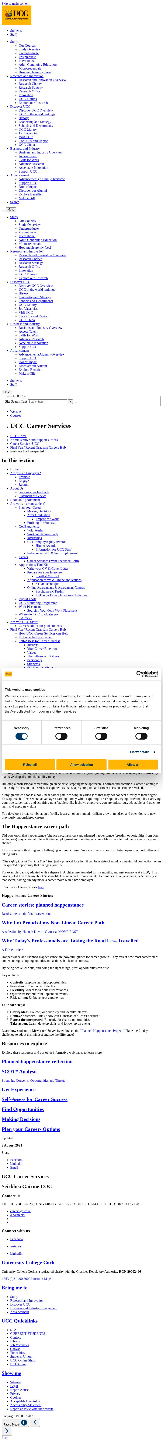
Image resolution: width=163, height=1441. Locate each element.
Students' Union (21, 1356)
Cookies (15, 1397)
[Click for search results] (75, 402)
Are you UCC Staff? (24, 622)
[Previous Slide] (35, 1422)
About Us (16, 488)
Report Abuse (19, 1390)
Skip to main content (15, 3)
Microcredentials (30, 68)
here (41, 887)
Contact (15, 1337)
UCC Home (18, 436)
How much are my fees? (35, 72)
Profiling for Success (41, 523)
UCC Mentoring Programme (38, 603)
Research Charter (30, 83)
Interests (32, 645)
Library (15, 1341)
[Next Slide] (7, 1431)
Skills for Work (29, 160)
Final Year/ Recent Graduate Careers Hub (38, 447)
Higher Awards (46, 545)
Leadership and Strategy (35, 122)
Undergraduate (29, 53)
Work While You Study (42, 534)
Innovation (26, 95)
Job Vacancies (28, 133)
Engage (24, 481)
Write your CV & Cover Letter (47, 568)
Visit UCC (26, 137)
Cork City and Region (33, 141)
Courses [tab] (15, 415)
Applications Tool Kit (33, 564)
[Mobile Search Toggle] (3, 210)
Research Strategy (31, 87)
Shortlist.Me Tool (47, 576)
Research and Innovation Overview (42, 80)
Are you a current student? (28, 503)
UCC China (27, 144)
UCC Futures (28, 99)
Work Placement (30, 606)
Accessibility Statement (25, 1405)
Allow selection (81, 764)
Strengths (33, 664)
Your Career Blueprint (42, 648)
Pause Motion (12, 1424)
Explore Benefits (30, 194)
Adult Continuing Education (38, 64)
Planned (87, 1030)
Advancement (19, 1312)
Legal (14, 1386)
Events (23, 557)
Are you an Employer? (25, 473)
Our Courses (27, 45)
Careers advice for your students (40, 626)
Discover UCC (20, 1304)
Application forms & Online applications (54, 580)
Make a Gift (27, 198)
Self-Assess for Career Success (39, 641)
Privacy (15, 1393)
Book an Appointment (25, 500)
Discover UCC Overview (36, 110)
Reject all (30, 764)
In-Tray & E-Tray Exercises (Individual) (62, 595)
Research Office (29, 91)
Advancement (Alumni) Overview (42, 179)
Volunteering (35, 530)
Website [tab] (15, 411)
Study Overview (30, 49)
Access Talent (28, 156)
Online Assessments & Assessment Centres (56, 587)
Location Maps (41, 1279)
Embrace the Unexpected (35, 637)
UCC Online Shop (22, 1360)
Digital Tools (27, 599)
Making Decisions (39, 511)
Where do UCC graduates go (38, 614)
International (27, 61)
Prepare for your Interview (45, 572)
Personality (34, 660)
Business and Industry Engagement (33, 1308)
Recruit (23, 484)
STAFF (15, 1330)
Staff (13, 34)
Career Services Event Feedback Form (53, 561)
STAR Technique (47, 584)
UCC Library (28, 129)
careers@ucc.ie (20, 1211)
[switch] (61, 736)
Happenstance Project (107, 1030)
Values (31, 652)
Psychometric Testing (50, 591)
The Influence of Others (43, 656)
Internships (34, 538)
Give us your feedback (34, 492)
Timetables (17, 1353)
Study (14, 1297)
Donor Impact (28, 186)
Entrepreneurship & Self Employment (52, 553)
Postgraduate (27, 57)
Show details (139, 751)
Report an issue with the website (31, 1409)
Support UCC (28, 171)
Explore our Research (33, 103)
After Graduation (38, 515)
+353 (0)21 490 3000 (16, 1279)
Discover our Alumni (33, 190)
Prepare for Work (47, 519)
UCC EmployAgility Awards (46, 542)
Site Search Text (16, 401)
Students (16, 30)
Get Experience (29, 526)
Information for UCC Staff (53, 549)
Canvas (15, 1349)
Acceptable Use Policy (25, 1401)
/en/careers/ (17, 1215)
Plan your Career (30, 507)
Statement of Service (32, 496)
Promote (24, 477)
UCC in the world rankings (37, 114)
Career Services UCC (24, 443)
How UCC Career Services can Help (43, 633)
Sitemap (15, 1382)
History (24, 118)
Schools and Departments (36, 125)
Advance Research (31, 164)
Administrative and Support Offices (34, 440)
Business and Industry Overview (40, 152)
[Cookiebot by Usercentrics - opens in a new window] (139, 674)
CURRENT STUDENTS (27, 1333)
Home (14, 469)
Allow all (133, 764)
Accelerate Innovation (33, 167)
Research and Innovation (27, 1300)
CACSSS (25, 618)
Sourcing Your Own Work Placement (52, 610)
